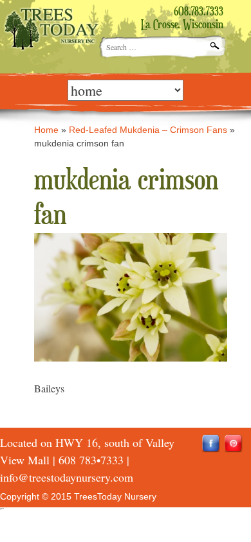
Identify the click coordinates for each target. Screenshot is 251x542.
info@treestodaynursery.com (66, 477)
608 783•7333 (91, 460)
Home (46, 130)
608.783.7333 (198, 12)
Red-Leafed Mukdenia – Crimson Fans (148, 130)
